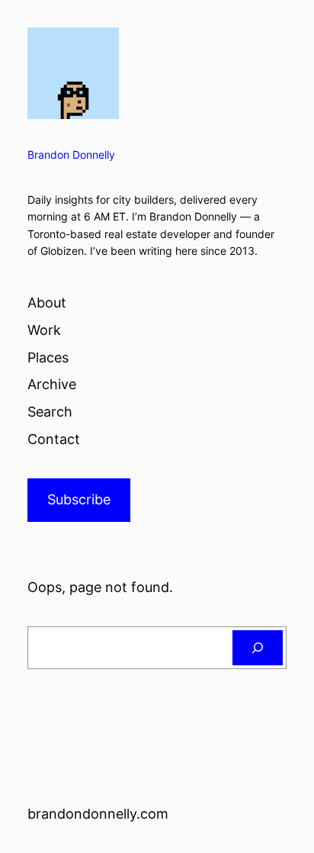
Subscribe (79, 499)
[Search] (257, 648)
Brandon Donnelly (71, 154)
